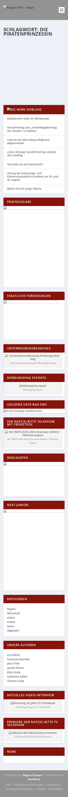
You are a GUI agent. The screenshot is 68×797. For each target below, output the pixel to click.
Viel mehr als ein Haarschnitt (25, 164)
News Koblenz (29, 110)
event (57, 62)
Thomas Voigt (15, 681)
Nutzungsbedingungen (19, 789)
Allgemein (48, 62)
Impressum (53, 784)
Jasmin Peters (15, 667)
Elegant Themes (32, 775)
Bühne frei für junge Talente (24, 188)
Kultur (10, 66)
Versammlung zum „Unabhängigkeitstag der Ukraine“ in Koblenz (32, 129)
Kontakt (40, 789)
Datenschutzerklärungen (29, 784)
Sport (10, 626)
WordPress (34, 779)
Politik (11, 622)
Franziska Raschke (18, 659)
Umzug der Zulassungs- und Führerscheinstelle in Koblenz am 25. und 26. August (32, 176)
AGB (8, 784)
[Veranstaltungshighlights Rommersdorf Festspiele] (34, 43)
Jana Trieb (13, 663)
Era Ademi (13, 655)
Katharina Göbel (19, 62)
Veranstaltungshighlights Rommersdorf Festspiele (30, 55)
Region (17, 66)
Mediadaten (55, 789)
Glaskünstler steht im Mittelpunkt (28, 118)
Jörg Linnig (13, 672)
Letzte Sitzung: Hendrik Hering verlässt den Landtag (31, 153)
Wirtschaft (13, 613)
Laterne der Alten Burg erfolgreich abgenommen (28, 141)
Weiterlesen (17, 89)
